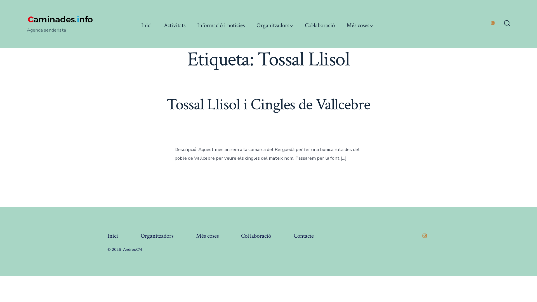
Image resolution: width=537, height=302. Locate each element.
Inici (146, 25)
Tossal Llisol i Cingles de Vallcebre (268, 104)
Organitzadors (272, 25)
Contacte (304, 236)
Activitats (174, 25)
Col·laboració (320, 25)
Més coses (358, 25)
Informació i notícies (221, 25)
